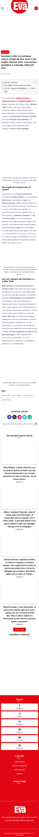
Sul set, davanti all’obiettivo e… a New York (19, 89)
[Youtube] (19, 738)
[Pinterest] (19, 746)
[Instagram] (19, 722)
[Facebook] (19, 707)
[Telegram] (19, 730)
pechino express (28, 395)
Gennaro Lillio (6, 395)
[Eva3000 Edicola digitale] (19, 664)
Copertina (5, 52)
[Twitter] (19, 714)
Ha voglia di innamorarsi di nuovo (17, 85)
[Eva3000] (19, 7)
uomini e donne (6, 400)
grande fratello (16, 395)
